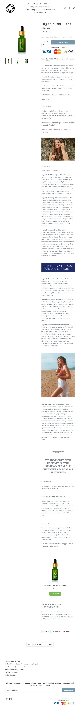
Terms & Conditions (12, 661)
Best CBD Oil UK (46, 4)
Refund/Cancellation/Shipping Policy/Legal (21, 664)
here (43, 439)
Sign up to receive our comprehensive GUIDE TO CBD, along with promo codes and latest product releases (40, 684)
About (35, 4)
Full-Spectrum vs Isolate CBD (40, 7)
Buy (29, 4)
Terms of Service (11, 672)
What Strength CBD (32, 10)
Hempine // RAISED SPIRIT (63, 699)
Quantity (44, 41)
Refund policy (10, 675)
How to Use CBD (48, 10)
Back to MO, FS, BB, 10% (41, 644)
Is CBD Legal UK (40, 13)
